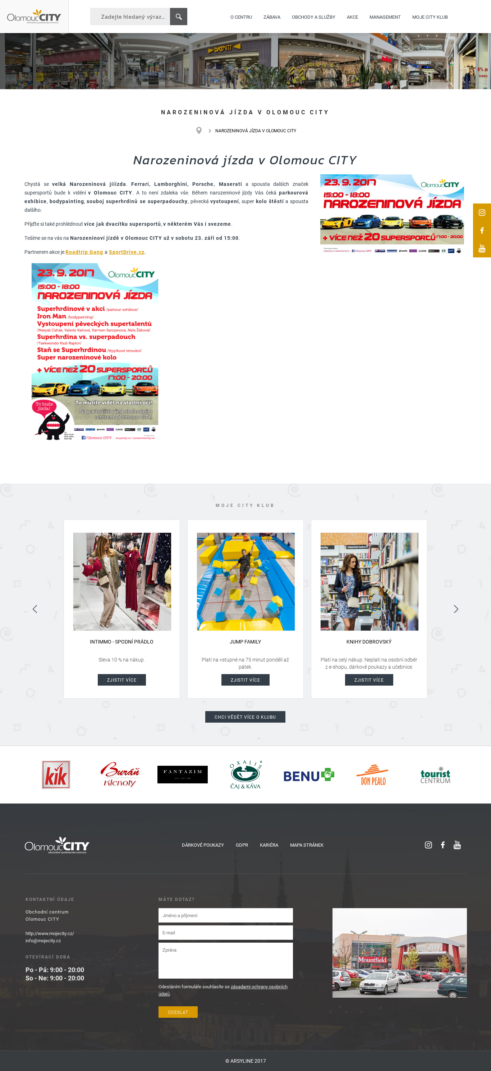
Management (385, 16)
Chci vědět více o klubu (245, 717)
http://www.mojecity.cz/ (50, 933)
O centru (241, 16)
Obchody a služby (313, 16)
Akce (352, 16)
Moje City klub (430, 16)
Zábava (271, 16)
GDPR (242, 845)
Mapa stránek (306, 845)
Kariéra (269, 845)
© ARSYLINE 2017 (245, 1060)
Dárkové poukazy (203, 845)
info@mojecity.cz (43, 940)
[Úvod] (202, 130)
